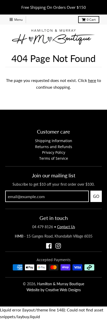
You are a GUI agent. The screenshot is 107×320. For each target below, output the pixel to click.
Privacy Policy (53, 152)
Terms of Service (53, 158)
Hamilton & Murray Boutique (60, 284)
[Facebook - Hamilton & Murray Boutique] (49, 246)
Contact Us (66, 227)
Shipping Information (53, 140)
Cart (91, 19)
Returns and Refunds (53, 146)
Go (96, 196)
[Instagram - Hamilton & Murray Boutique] (58, 246)
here (92, 80)
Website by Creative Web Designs (53, 290)
